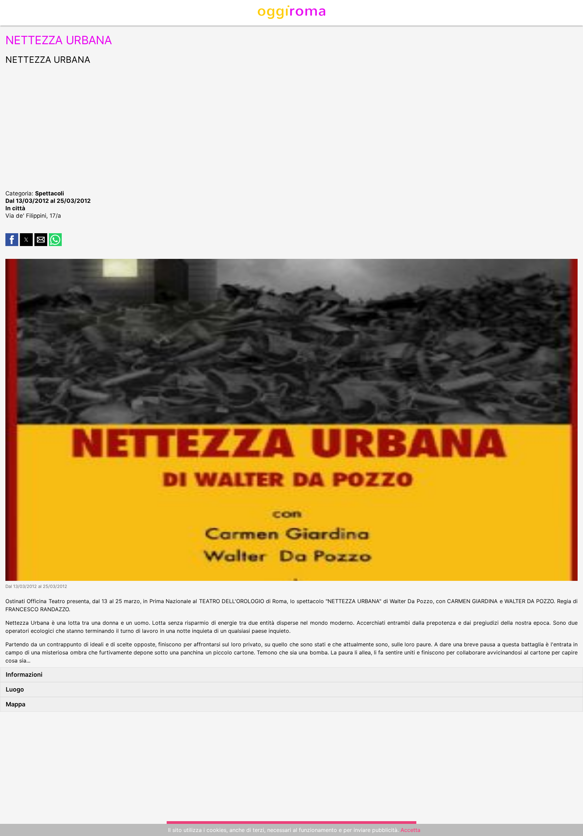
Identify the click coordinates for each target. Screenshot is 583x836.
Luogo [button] (15, 689)
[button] (11, 239)
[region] (291, 126)
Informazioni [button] (24, 674)
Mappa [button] (15, 704)
